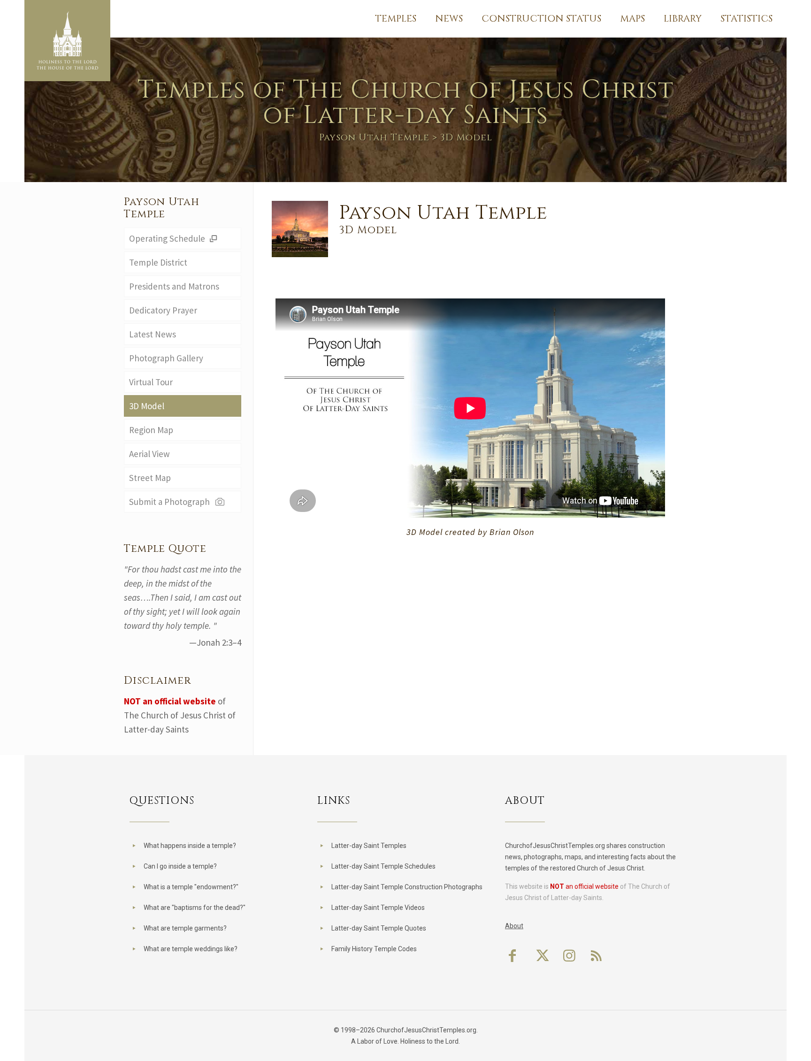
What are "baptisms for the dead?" (194, 907)
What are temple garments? (185, 928)
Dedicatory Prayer (163, 310)
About (514, 926)
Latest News (152, 334)
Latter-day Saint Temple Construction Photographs (406, 887)
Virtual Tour (151, 382)
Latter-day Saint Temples (368, 845)
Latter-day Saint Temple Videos (378, 907)
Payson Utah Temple (374, 137)
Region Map (151, 429)
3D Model (146, 406)
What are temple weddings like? (190, 949)
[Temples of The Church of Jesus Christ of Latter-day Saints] (67, 40)
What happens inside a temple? (190, 845)
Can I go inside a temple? (180, 866)
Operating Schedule (168, 238)
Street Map (150, 477)
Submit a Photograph (171, 501)
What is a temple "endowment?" (191, 887)
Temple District (158, 262)
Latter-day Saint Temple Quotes (378, 928)
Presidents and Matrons (174, 286)
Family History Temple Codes (374, 949)
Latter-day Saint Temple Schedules (383, 866)
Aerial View (149, 453)
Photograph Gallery (166, 358)
